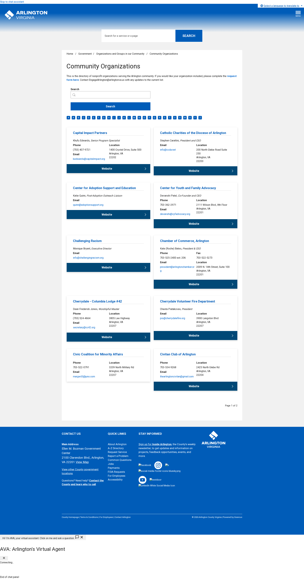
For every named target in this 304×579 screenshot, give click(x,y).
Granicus (238, 517)
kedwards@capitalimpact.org (89, 158)
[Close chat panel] (4, 558)
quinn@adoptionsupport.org (88, 204)
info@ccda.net (168, 149)
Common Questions (119, 459)
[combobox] (281, 6)
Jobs (111, 463)
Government (85, 53)
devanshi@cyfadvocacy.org (175, 214)
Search (75, 89)
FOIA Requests (116, 471)
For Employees (116, 475)
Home (69, 53)
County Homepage (70, 517)
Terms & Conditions (89, 517)
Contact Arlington (123, 517)
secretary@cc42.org (84, 327)
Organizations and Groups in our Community (120, 53)
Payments (114, 467)
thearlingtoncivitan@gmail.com (177, 376)
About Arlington (117, 444)
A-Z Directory (116, 448)
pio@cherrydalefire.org (172, 318)
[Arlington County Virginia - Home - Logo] (26, 15)
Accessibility (115, 479)
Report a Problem (118, 456)
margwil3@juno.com (84, 376)
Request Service (117, 452)
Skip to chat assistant (12, 1)
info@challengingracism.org (88, 257)
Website (107, 168)
